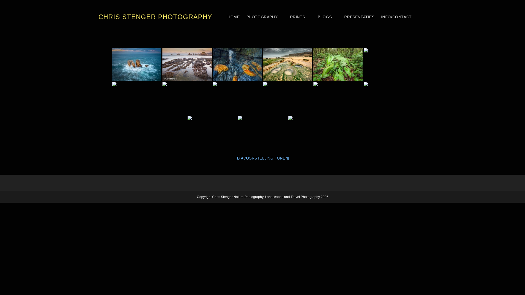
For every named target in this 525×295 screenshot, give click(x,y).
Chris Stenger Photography (155, 16)
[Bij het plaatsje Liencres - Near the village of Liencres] (388, 64)
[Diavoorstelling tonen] (262, 158)
